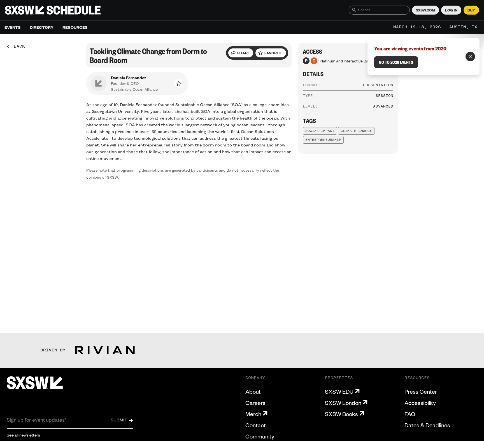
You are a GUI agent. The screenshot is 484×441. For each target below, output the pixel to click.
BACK (17, 46)
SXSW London (343, 402)
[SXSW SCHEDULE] (53, 10)
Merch (253, 413)
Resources (75, 27)
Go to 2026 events (396, 62)
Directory (41, 27)
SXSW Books (341, 413)
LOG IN (451, 10)
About (253, 391)
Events (12, 27)
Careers (255, 402)
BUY (471, 10)
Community (259, 436)
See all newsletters (23, 434)
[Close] (470, 56)
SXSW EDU (339, 391)
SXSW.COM (425, 10)
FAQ (409, 413)
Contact (255, 425)
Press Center (420, 391)
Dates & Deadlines (427, 425)
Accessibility (420, 402)
